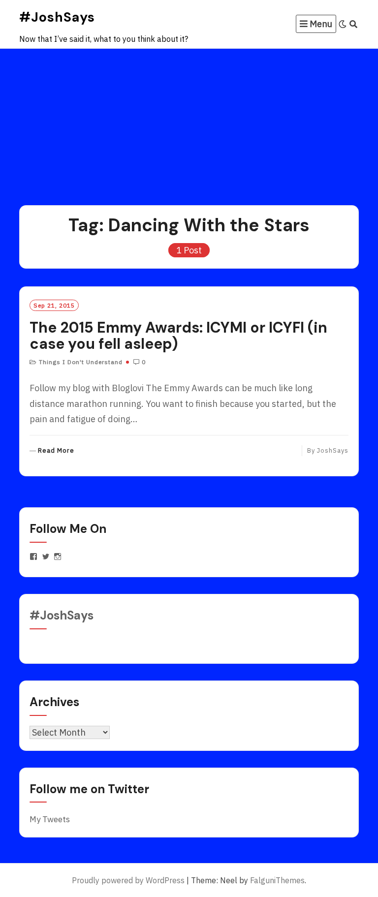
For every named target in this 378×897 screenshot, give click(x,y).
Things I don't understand (81, 362)
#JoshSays (57, 17)
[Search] (353, 24)
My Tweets (50, 819)
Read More (56, 451)
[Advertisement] (189, 122)
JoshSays (332, 450)
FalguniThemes (277, 880)
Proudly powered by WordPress (128, 880)
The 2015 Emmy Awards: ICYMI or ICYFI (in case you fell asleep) (178, 335)
